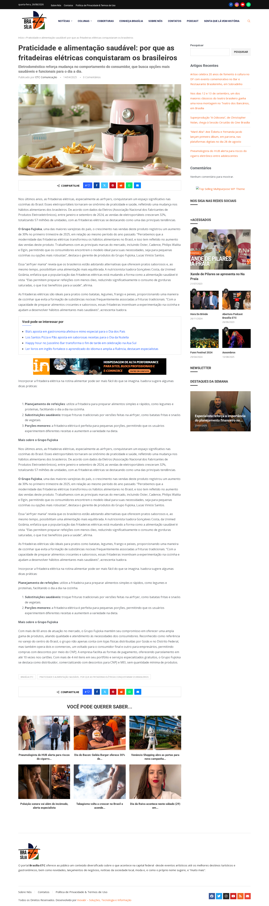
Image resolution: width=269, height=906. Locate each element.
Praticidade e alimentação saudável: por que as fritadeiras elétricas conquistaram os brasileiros (94, 677)
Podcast (193, 21)
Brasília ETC (27, 677)
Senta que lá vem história (221, 21)
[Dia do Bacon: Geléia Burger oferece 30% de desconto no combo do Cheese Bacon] (100, 733)
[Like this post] (88, 185)
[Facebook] (231, 4)
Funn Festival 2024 (201, 352)
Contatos (68, 5)
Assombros (228, 352)
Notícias (64, 21)
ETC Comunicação (46, 77)
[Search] (249, 21)
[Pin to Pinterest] (112, 185)
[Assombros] (236, 338)
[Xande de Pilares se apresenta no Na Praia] (220, 249)
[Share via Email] (137, 185)
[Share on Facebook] (97, 185)
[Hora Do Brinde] (204, 300)
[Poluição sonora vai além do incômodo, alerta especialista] (44, 781)
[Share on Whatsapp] (129, 185)
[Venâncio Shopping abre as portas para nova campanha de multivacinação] (155, 733)
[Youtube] (242, 4)
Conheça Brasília (131, 21)
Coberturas (105, 21)
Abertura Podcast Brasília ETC (232, 316)
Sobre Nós (56, 5)
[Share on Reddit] (120, 185)
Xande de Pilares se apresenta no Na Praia (217, 276)
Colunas (83, 21)
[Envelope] (247, 896)
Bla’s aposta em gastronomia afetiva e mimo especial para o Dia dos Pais (75, 331)
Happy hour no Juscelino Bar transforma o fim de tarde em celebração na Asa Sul (80, 343)
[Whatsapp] (248, 4)
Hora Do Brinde (199, 314)
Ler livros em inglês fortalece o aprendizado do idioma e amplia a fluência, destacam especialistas (91, 349)
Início (21, 37)
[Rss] (240, 896)
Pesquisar (197, 45)
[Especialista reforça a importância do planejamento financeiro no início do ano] (220, 411)
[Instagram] (237, 4)
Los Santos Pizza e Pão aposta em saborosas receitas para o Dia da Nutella (77, 337)
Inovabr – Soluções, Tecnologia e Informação (104, 900)
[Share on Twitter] (104, 185)
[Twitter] (219, 896)
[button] (193, 411)
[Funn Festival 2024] (204, 338)
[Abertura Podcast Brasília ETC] (236, 300)
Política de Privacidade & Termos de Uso (95, 5)
